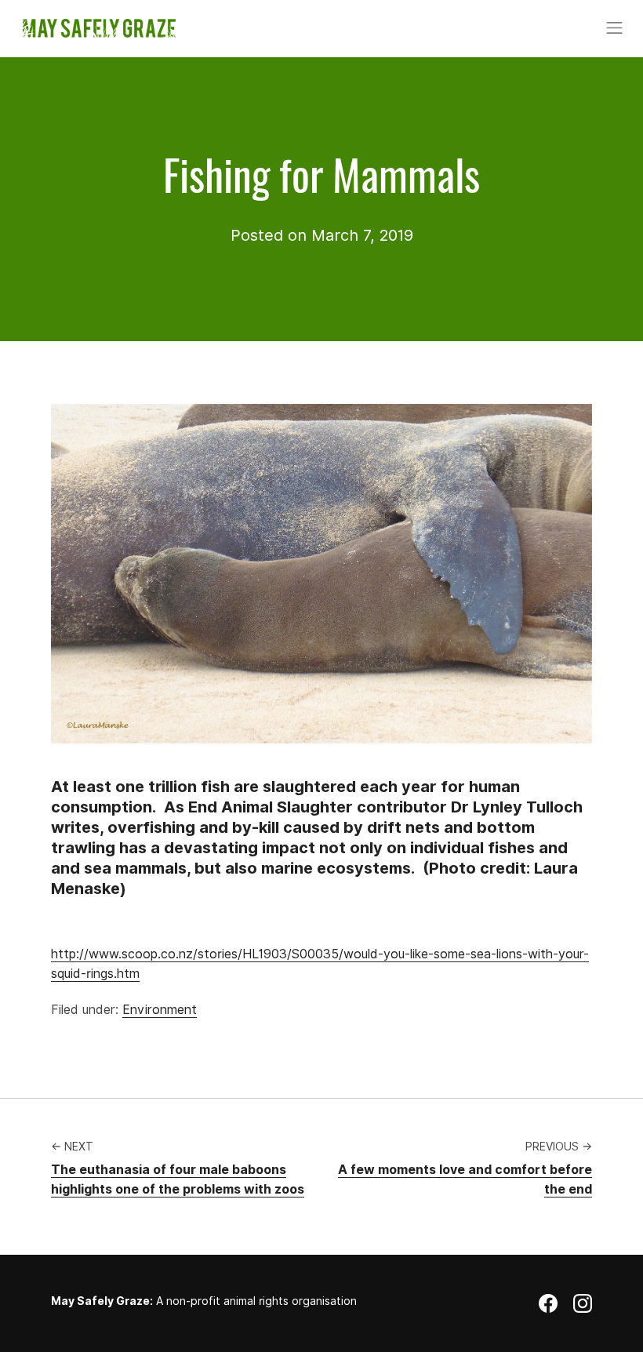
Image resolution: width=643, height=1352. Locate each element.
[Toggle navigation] (615, 28)
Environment (159, 1009)
